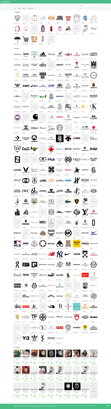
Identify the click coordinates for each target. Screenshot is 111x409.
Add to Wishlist (17, 363)
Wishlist (23, 8)
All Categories (30, 8)
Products (17, 347)
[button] (107, 405)
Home (15, 8)
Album (19, 8)
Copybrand (5, 2)
